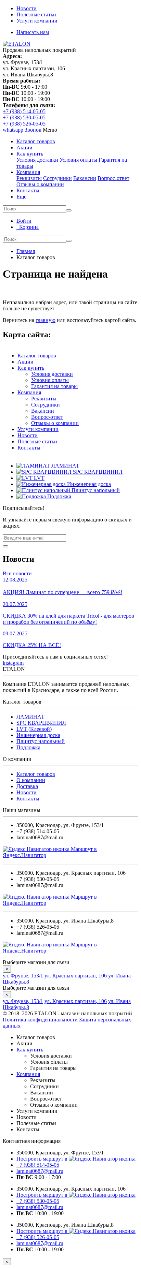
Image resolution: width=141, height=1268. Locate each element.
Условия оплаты (78, 160)
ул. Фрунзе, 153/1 (23, 975)
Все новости (17, 573)
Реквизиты (29, 178)
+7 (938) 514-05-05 (24, 111)
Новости (26, 8)
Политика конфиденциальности (40, 1019)
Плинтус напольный (40, 741)
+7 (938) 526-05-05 (24, 124)
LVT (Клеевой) (34, 729)
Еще (21, 197)
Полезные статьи (36, 14)
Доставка (27, 786)
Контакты (27, 190)
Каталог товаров (35, 141)
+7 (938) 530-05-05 (24, 117)
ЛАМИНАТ (30, 717)
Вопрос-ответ (113, 178)
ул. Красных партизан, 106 (75, 975)
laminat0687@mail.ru (39, 1171)
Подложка (28, 747)
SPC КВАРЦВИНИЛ (41, 723)
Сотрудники (57, 178)
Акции (24, 147)
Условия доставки (37, 160)
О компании (30, 780)
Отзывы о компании (40, 184)
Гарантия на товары (54, 386)
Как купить (29, 154)
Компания (28, 172)
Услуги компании (36, 21)
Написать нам (32, 32)
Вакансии (84, 178)
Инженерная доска (38, 735)
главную (45, 320)
